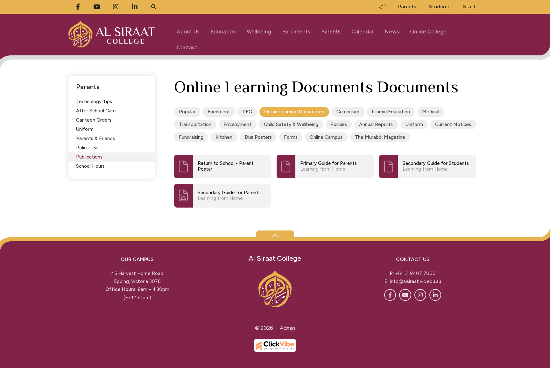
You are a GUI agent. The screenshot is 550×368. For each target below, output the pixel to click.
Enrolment (219, 112)
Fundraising (191, 137)
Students (440, 7)
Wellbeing (259, 31)
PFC (247, 112)
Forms (291, 137)
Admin (287, 328)
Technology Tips (94, 101)
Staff (469, 7)
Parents (331, 31)
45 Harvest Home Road (137, 273)
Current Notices (453, 124)
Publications (89, 157)
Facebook (390, 295)
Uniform (85, 129)
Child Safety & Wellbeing (291, 124)
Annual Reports (376, 124)
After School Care (96, 111)
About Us (188, 31)
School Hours (90, 166)
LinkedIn (435, 295)
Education (223, 31)
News (391, 31)
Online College (428, 31)
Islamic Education (391, 112)
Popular (187, 112)
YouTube (405, 295)
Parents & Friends (95, 138)
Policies (84, 148)
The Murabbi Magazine (380, 137)
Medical (430, 112)
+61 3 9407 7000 (415, 273)
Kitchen (223, 137)
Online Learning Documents (294, 112)
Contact (187, 47)
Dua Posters (258, 137)
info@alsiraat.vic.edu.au (415, 281)
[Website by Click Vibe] (275, 345)
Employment (237, 124)
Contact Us (413, 259)
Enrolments (296, 31)
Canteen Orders (93, 120)
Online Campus (326, 137)
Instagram (420, 295)
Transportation (195, 124)
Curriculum (347, 112)
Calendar (362, 31)
